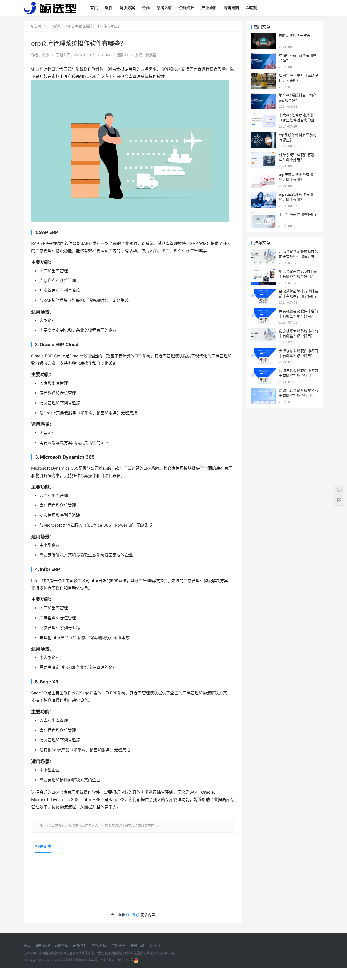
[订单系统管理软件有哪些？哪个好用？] (263, 155)
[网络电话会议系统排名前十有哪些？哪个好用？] (263, 391)
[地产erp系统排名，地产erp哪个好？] (263, 96)
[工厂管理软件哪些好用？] (263, 215)
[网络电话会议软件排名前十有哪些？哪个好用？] (263, 371)
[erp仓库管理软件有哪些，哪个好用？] (263, 195)
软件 (109, 7)
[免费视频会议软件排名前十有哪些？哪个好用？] (263, 312)
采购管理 (43, 945)
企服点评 (186, 7)
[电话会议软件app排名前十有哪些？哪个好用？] (263, 272)
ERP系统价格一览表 (294, 35)
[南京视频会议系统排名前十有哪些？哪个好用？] (263, 331)
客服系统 (99, 945)
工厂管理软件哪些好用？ (298, 214)
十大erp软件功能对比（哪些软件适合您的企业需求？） (298, 120)
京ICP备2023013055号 (116, 960)
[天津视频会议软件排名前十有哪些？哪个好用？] (263, 351)
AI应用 (252, 7)
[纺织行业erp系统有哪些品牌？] (263, 56)
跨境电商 (231, 7)
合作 (146, 7)
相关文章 (43, 846)
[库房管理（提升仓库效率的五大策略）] (263, 76)
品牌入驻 (164, 7)
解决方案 (127, 7)
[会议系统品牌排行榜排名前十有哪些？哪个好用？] (263, 292)
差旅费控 (80, 945)
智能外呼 (118, 945)
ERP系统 (54, 26)
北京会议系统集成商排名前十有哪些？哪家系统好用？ (298, 256)
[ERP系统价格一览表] (263, 36)
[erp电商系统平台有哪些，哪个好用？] (263, 175)
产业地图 (209, 7)
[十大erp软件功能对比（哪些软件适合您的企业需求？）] (263, 116)
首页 (94, 7)
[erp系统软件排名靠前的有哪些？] (263, 135)
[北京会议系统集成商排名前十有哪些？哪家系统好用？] (263, 252)
